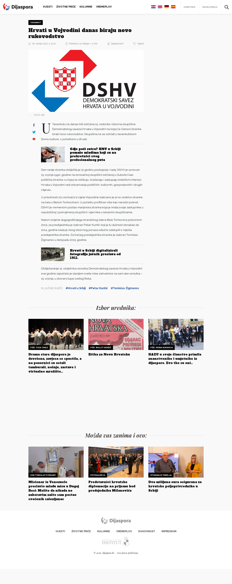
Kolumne (86, 6)
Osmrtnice (189, 7)
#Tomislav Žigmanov (125, 288)
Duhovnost (146, 531)
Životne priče (66, 6)
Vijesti (48, 6)
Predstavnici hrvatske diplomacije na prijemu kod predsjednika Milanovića (111, 486)
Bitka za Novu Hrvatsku (109, 354)
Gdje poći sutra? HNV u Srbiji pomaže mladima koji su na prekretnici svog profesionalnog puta (95, 154)
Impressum (168, 531)
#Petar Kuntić (98, 288)
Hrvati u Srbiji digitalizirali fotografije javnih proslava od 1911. (95, 254)
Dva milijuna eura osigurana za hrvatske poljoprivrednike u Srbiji (175, 486)
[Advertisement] (172, 67)
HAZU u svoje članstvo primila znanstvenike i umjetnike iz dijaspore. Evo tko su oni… (174, 358)
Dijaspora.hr (117, 43)
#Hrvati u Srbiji (76, 288)
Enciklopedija (209, 7)
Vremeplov (104, 6)
